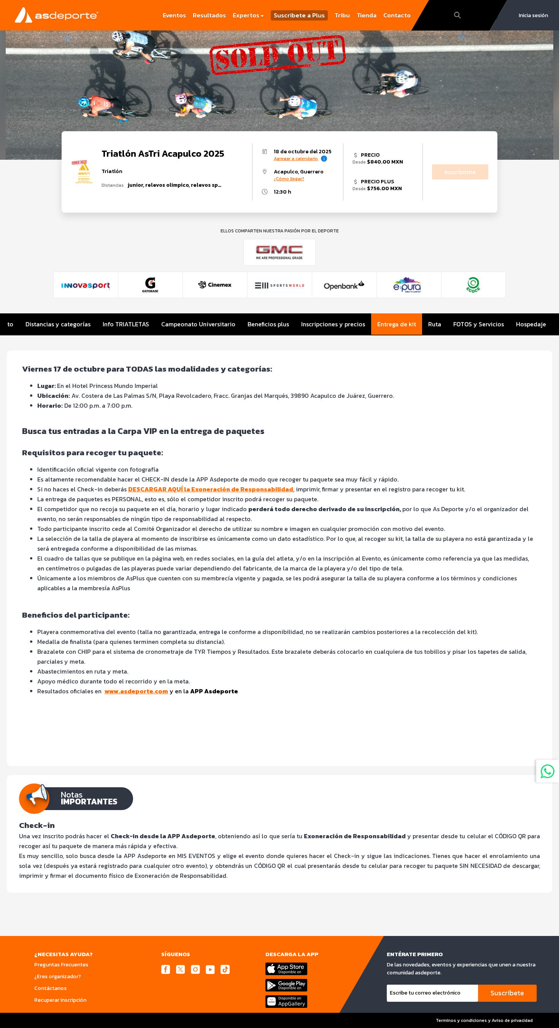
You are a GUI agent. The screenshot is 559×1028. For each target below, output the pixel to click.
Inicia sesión (533, 15)
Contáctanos (50, 988)
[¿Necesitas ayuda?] (547, 770)
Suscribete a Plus (299, 15)
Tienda (366, 15)
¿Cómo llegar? (289, 178)
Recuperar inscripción (60, 1000)
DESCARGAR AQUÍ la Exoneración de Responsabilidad (210, 489)
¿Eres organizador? (57, 976)
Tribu (342, 15)
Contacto (397, 15)
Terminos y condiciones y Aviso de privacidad (484, 1020)
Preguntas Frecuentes (61, 965)
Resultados (209, 15)
